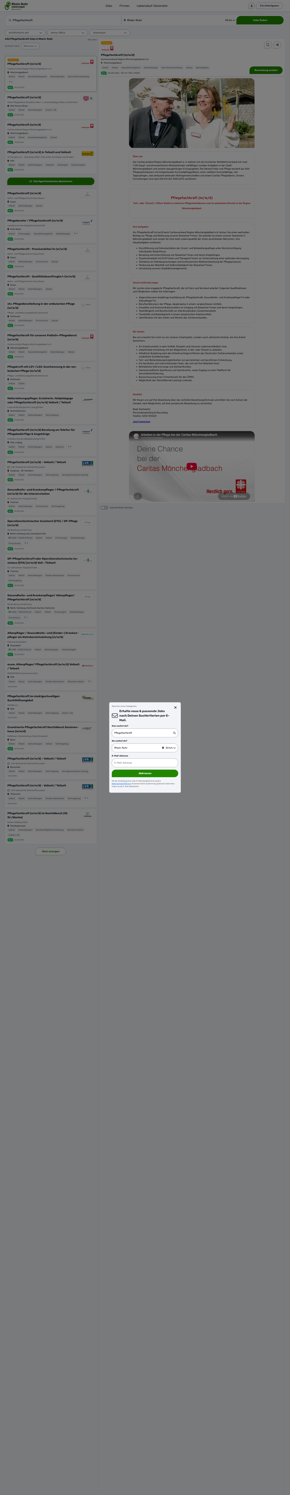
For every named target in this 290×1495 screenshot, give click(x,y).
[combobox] (143, 733)
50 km (169, 747)
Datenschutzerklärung (121, 784)
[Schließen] (175, 707)
